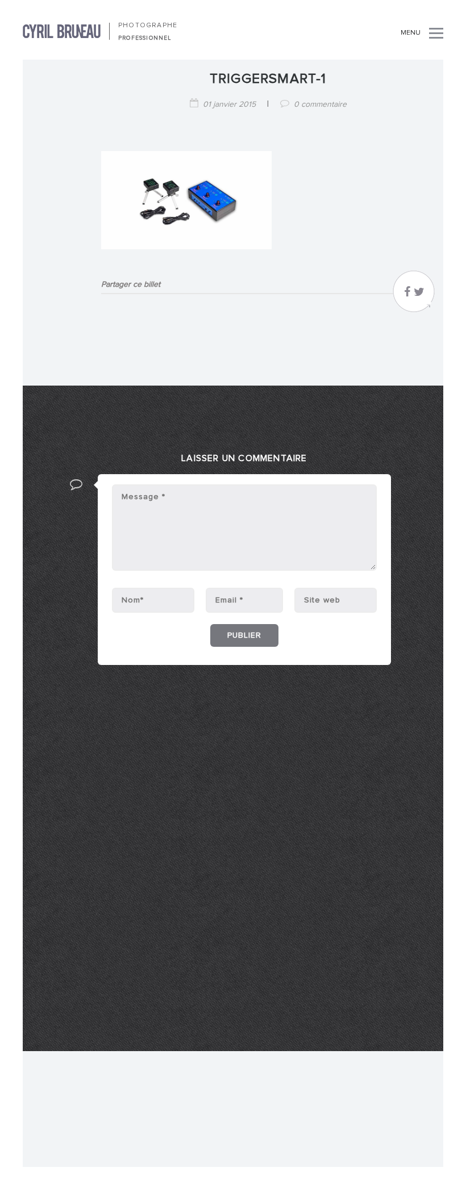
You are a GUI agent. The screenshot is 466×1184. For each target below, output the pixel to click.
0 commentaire (320, 104)
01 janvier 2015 (229, 104)
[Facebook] (407, 295)
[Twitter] (419, 295)
